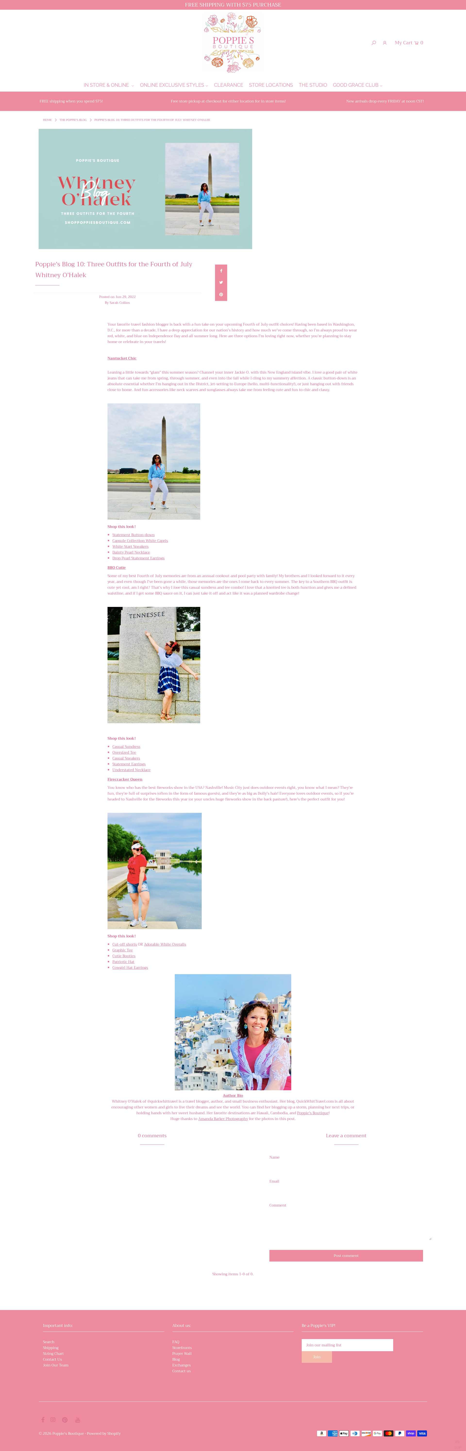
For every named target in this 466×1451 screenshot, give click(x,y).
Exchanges (181, 1365)
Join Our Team (55, 1365)
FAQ (175, 1342)
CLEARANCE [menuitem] (228, 85)
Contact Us (52, 1359)
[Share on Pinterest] (221, 295)
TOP (457, 1445)
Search (48, 1342)
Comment (277, 1205)
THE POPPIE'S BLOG (73, 120)
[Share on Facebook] (221, 271)
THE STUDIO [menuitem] (313, 85)
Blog (176, 1359)
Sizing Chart (53, 1353)
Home (47, 120)
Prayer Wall (182, 1353)
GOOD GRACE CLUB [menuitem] (355, 85)
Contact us (181, 1371)
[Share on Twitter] (221, 283)
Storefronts (182, 1348)
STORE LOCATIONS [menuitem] (271, 85)
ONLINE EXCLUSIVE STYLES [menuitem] (172, 85)
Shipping (50, 1348)
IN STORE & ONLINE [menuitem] (107, 85)
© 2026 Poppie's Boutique (61, 1433)
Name (274, 1157)
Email (274, 1181)
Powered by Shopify (104, 1433)
